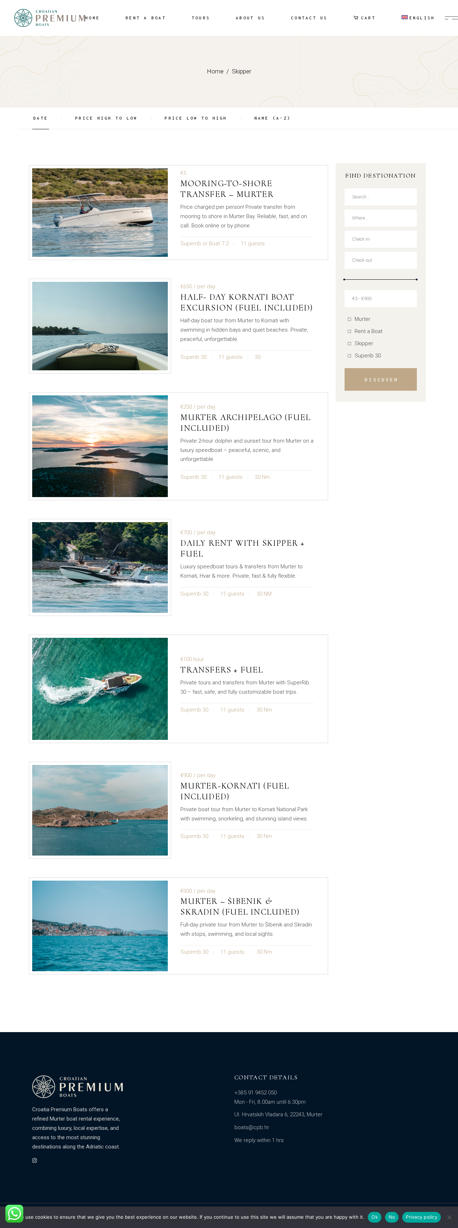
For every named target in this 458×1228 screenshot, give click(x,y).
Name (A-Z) (272, 118)
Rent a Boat (369, 331)
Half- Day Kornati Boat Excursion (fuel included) (246, 302)
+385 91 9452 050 (255, 1092)
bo (237, 1127)
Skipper (364, 343)
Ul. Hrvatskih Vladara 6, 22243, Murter (278, 1114)
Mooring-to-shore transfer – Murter (226, 188)
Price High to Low (106, 118)
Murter (362, 319)
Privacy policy (421, 1217)
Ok (374, 1217)
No (392, 1217)
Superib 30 (368, 355)
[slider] (344, 279)
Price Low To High (196, 118)
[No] (449, 1217)
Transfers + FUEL (221, 670)
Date (40, 118)
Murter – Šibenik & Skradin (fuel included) (239, 906)
